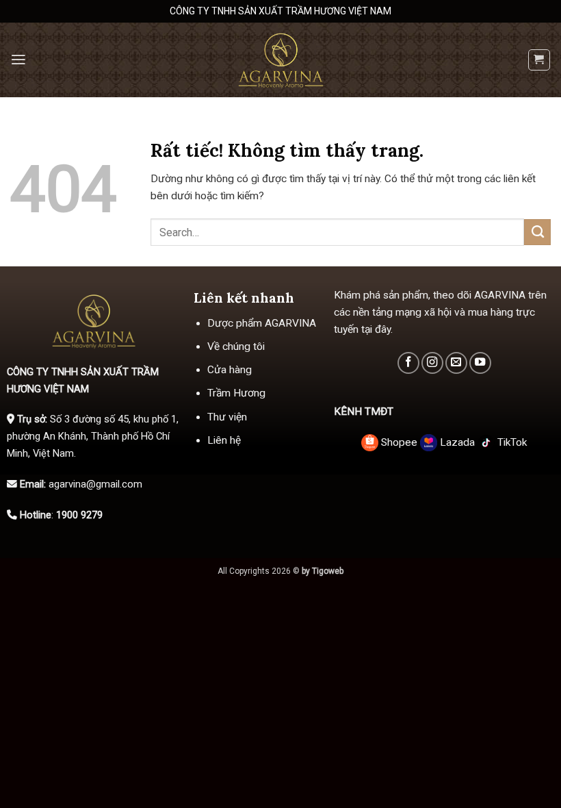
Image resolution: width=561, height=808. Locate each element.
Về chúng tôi (236, 346)
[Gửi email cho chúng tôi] (456, 363)
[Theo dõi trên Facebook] (408, 363)
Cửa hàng (229, 370)
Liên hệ (224, 440)
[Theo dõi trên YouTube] (480, 363)
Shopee (399, 442)
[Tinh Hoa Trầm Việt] (280, 60)
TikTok (511, 442)
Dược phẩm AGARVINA (261, 323)
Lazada (457, 442)
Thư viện (227, 417)
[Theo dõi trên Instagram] (432, 363)
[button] (18, 59)
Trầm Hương (236, 393)
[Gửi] (537, 232)
